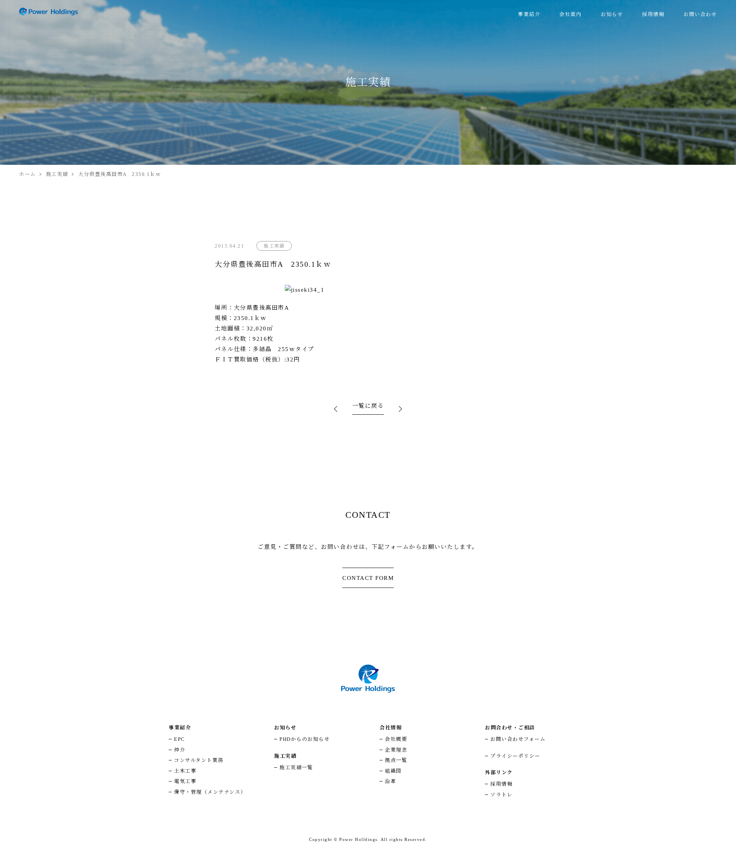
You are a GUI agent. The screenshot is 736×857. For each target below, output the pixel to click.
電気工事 (185, 781)
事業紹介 (529, 14)
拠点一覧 (396, 760)
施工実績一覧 (296, 767)
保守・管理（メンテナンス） (210, 792)
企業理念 (396, 750)
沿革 (390, 781)
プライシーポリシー (515, 756)
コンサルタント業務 (198, 760)
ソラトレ (501, 795)
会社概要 (396, 739)
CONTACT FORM (368, 578)
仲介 (179, 750)
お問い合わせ (700, 14)
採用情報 (653, 14)
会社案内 (570, 14)
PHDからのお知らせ (304, 739)
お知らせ (612, 14)
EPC (179, 739)
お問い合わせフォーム (517, 739)
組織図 (393, 771)
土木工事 (185, 771)
